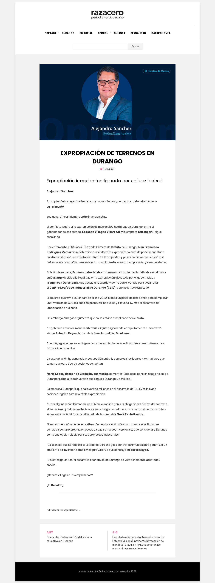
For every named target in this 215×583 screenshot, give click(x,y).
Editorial (86, 33)
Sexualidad (138, 33)
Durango (68, 33)
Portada (51, 33)
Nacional (73, 510)
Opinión (103, 33)
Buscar (135, 46)
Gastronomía (160, 33)
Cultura (119, 33)
